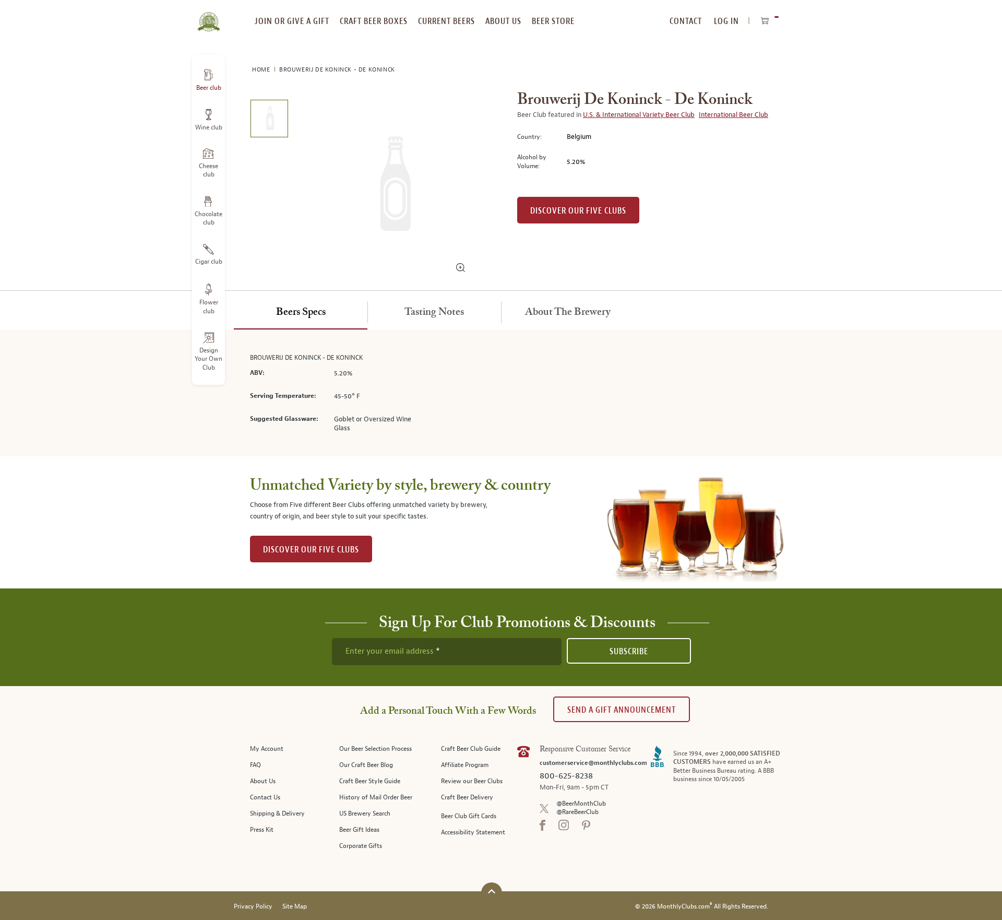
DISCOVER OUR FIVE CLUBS (311, 549)
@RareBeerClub (577, 812)
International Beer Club (733, 115)
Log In (726, 21)
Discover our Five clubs (578, 210)
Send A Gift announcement (621, 709)
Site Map (294, 907)
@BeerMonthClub (581, 804)
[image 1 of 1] (269, 120)
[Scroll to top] (491, 891)
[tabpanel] (501, 392)
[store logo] (208, 15)
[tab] (300, 312)
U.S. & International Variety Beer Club (639, 115)
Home (262, 69)
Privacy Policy (253, 907)
